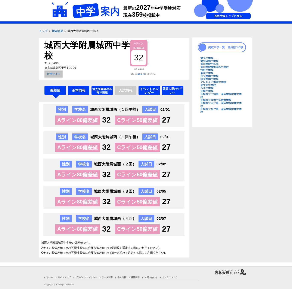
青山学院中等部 (209, 64)
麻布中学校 (207, 73)
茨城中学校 (207, 91)
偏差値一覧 (141, 74)
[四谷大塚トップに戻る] (221, 37)
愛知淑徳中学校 (209, 61)
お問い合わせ (151, 277)
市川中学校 (207, 88)
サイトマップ (64, 277)
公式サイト (53, 74)
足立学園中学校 (209, 76)
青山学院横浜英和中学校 (215, 67)
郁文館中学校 (208, 85)
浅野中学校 (207, 70)
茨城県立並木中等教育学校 (216, 100)
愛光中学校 (207, 58)
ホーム (50, 277)
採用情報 (135, 277)
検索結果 (57, 31)
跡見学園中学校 (209, 79)
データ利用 (107, 277)
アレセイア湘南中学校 (213, 82)
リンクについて (169, 277)
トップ (43, 31)
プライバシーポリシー (86, 277)
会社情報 (122, 277)
